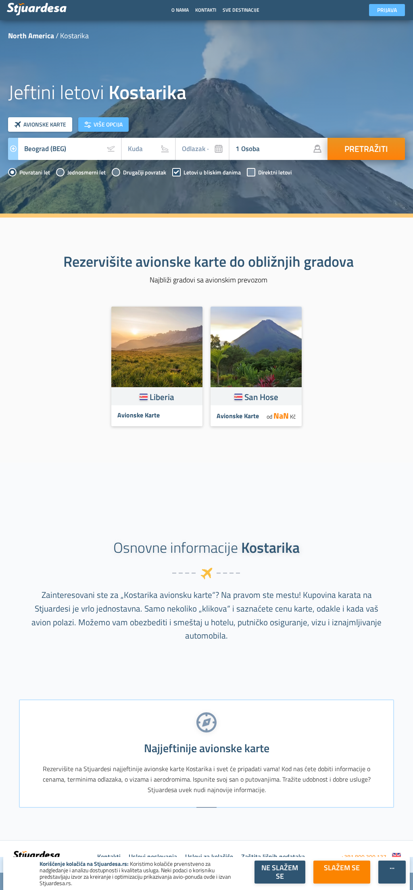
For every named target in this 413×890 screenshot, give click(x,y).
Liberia (162, 397)
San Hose (261, 397)
